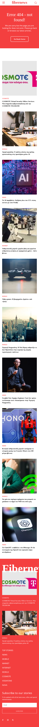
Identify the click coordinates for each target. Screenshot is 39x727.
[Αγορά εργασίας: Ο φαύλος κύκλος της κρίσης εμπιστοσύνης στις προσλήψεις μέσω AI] (19, 128)
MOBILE (4, 496)
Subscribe (19, 711)
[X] (13, 720)
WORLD (4, 149)
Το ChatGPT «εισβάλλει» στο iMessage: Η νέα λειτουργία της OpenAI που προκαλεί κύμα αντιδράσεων (18, 550)
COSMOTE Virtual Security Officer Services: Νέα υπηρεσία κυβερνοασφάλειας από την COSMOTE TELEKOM (18, 104)
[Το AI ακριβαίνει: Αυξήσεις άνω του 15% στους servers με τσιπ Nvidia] (19, 177)
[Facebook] (3, 720)
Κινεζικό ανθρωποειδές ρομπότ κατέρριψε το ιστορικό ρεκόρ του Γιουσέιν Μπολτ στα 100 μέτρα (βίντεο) (18, 451)
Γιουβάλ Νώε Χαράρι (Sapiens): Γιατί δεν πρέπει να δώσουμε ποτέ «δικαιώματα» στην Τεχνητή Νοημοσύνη (19, 400)
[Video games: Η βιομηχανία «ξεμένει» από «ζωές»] (19, 276)
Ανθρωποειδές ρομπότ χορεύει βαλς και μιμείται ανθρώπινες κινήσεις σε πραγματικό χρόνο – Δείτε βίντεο (19, 251)
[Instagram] (8, 720)
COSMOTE (5, 98)
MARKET (5, 245)
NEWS (4, 197)
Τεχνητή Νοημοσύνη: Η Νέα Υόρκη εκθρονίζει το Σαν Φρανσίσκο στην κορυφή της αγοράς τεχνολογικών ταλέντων (19, 350)
